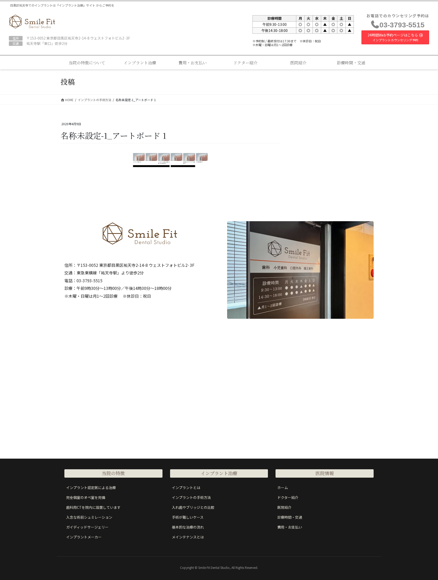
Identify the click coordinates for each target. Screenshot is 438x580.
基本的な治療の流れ (188, 527)
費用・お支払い (289, 527)
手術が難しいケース (188, 517)
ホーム (282, 487)
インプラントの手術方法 (191, 497)
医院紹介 (284, 507)
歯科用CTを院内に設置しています (93, 507)
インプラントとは (186, 487)
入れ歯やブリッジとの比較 (193, 507)
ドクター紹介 (287, 497)
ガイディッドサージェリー (87, 527)
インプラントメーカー (84, 536)
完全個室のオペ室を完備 (85, 497)
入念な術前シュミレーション (89, 517)
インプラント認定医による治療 (91, 487)
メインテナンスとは (188, 536)
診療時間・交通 (289, 517)
